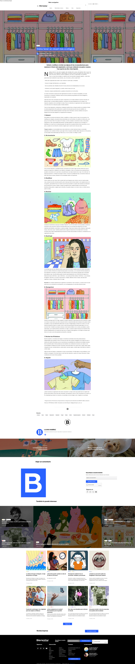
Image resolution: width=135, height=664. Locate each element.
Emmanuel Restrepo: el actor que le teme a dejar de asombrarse (16, 522)
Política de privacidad (62, 656)
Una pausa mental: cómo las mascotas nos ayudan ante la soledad (16, 543)
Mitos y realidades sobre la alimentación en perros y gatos (52, 544)
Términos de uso (62, 654)
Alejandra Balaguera (49, 55)
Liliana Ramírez (42, 53)
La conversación (52, 657)
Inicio (50, 647)
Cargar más (67, 623)
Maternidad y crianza (59, 8)
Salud (51, 8)
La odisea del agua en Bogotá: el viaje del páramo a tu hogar (93, 648)
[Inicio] (43, 6)
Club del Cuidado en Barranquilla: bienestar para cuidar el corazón (118, 522)
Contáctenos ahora (74, 658)
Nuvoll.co (72, 663)
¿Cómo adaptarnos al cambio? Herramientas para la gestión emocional (55, 611)
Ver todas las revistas (91, 631)
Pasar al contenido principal (6, 0)
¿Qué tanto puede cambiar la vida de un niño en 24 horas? (93, 654)
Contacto (60, 653)
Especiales (78, 8)
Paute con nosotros (62, 650)
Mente (67, 8)
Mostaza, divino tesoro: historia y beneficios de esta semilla (117, 543)
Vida (72, 8)
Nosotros (50, 658)
